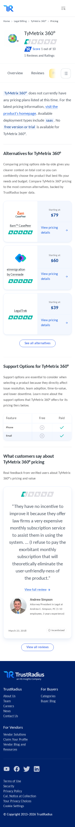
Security (8, 786)
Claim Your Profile (15, 739)
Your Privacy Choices (17, 801)
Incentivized (58, 630)
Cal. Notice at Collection (19, 796)
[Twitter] (26, 769)
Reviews (37, 73)
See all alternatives (37, 343)
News (7, 711)
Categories (48, 696)
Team (7, 701)
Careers (8, 706)
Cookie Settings (13, 806)
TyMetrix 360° (38, 21)
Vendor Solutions (14, 734)
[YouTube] (6, 769)
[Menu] (63, 8)
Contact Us (10, 716)
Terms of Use (12, 781)
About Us (9, 696)
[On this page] (66, 73)
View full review (35, 590)
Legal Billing (20, 21)
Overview (15, 73)
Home (6, 21)
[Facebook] (16, 769)
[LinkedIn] (36, 769)
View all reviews (37, 647)
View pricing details (49, 230)
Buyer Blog (48, 701)
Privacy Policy (12, 791)
